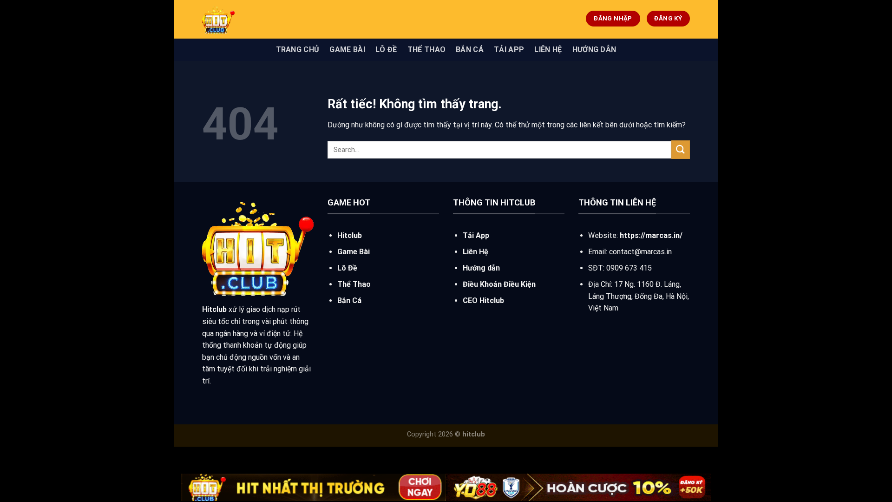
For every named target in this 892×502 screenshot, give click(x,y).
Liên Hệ (548, 49)
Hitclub (349, 235)
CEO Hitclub (483, 300)
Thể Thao (426, 49)
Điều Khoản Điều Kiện (499, 284)
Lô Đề (386, 49)
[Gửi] (680, 149)
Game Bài (347, 49)
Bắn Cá (470, 49)
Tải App (509, 49)
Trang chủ (298, 49)
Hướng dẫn (594, 49)
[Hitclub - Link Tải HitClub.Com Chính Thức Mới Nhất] (271, 19)
